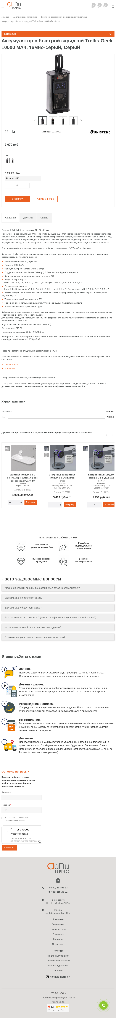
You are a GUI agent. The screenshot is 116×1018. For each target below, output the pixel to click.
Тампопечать (11, 364)
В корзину (17, 199)
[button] (35, 120)
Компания (58, 919)
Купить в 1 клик (45, 199)
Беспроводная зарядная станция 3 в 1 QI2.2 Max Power (62, 477)
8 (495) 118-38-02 (58, 892)
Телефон (6, 805)
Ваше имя (6, 792)
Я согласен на (16, 819)
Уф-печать (10, 368)
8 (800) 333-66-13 (58, 887)
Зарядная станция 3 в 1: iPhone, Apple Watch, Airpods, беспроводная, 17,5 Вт (22, 477)
